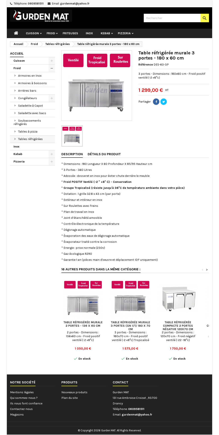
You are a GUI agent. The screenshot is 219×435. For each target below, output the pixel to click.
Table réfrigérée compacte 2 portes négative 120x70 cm (178, 325)
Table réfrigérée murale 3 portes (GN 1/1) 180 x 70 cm (130, 325)
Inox (89, 33)
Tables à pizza (27, 131)
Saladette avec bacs (32, 113)
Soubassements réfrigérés (27, 122)
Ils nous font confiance (26, 403)
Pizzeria (124, 33)
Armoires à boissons (32, 83)
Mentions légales (22, 392)
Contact (120, 382)
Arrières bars (27, 90)
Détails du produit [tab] (104, 154)
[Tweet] (163, 101)
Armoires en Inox (29, 75)
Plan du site (69, 398)
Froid (51, 33)
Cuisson (32, 33)
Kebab (105, 33)
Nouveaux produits (74, 392)
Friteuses (70, 33)
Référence (145, 64)
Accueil (17, 53)
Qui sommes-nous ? (24, 398)
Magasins (17, 414)
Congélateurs (27, 98)
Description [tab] (72, 154)
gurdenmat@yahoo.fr (75, 3)
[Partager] (156, 101)
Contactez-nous (21, 409)
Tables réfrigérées (30, 139)
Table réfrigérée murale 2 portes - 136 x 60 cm (83, 324)
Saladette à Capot (30, 105)
